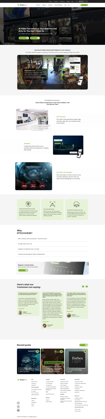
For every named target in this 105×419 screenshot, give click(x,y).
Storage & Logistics (79, 386)
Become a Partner (64, 396)
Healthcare (77, 385)
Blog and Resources (50, 394)
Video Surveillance (64, 383)
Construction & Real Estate (80, 383)
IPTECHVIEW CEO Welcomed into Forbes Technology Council (52, 369)
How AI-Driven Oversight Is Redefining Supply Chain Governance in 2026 (75, 369)
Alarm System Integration (65, 390)
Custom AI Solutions (64, 386)
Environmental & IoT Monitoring (81, 405)
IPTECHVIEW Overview (36, 389)
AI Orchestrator (49, 383)
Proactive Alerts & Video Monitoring (51, 389)
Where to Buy (34, 381)
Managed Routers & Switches (81, 401)
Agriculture (77, 392)
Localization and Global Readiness (65, 399)
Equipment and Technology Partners (66, 401)
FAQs (32, 405)
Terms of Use (77, 409)
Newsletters (33, 402)
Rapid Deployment (35, 394)
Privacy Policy (78, 411)
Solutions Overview (64, 381)
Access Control (63, 392)
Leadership (33, 385)
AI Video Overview (49, 381)
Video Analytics (63, 385)
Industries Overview (79, 381)
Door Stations (77, 399)
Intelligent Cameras (79, 398)
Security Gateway (78, 403)
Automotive (77, 388)
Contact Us (33, 383)
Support (47, 399)
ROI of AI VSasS (34, 392)
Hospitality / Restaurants (80, 390)
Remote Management (64, 388)
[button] (76, 1)
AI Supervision (49, 385)
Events (32, 404)
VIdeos (32, 400)
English (81, 1)
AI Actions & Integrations (51, 386)
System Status (49, 401)
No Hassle (33, 391)
